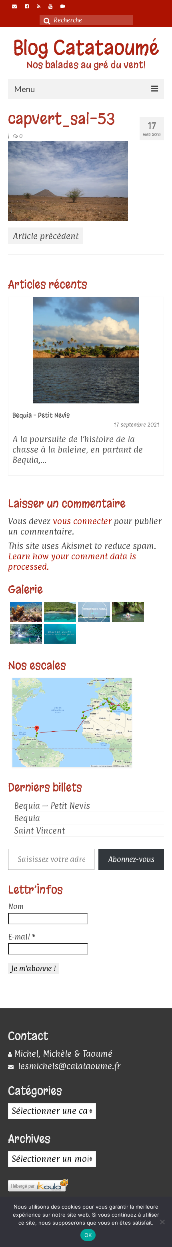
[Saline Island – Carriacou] (59, 612)
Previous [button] (15, 390)
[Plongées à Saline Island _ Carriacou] (25, 612)
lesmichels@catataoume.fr (68, 1066)
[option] (86, 390)
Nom (16, 906)
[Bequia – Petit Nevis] (86, 350)
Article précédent (45, 236)
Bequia (27, 818)
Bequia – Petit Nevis (52, 805)
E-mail (21, 936)
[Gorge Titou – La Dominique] (127, 612)
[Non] (162, 1222)
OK (88, 1235)
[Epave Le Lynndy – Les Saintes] (59, 634)
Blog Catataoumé (86, 48)
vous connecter (82, 521)
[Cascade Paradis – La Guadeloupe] (25, 634)
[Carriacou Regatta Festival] (93, 612)
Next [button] (157, 390)
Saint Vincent (39, 830)
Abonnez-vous (131, 859)
